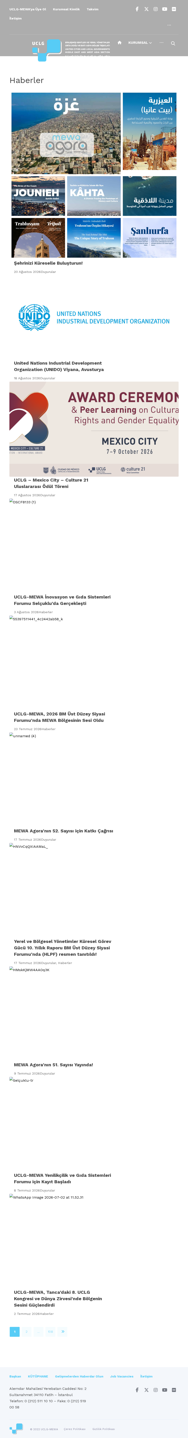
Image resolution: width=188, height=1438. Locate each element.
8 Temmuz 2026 (27, 1190)
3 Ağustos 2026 (26, 612)
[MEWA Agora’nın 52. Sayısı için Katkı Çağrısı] (94, 780)
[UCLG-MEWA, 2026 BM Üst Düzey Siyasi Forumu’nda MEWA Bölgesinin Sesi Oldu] (94, 663)
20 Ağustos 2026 (27, 272)
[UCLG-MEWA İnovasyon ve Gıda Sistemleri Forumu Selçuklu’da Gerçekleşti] (94, 546)
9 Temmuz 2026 (27, 1073)
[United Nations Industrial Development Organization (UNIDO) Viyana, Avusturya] (94, 317)
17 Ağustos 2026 (27, 495)
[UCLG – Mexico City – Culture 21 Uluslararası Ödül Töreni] (94, 429)
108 (50, 1332)
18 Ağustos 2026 (27, 378)
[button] (137, 9)
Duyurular (48, 272)
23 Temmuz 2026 (27, 729)
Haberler (46, 612)
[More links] (169, 25)
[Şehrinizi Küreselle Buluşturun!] (94, 175)
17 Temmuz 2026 (27, 839)
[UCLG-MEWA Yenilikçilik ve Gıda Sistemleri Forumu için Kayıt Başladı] (94, 1124)
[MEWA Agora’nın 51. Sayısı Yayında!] (94, 1013)
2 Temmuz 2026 (27, 1314)
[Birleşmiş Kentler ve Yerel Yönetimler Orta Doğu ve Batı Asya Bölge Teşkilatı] (71, 51)
